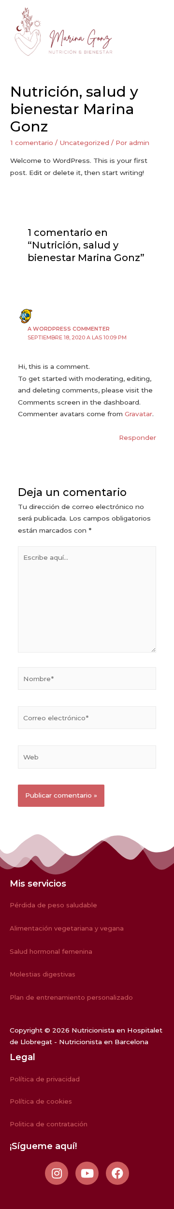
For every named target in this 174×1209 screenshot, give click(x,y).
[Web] (87, 759)
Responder (137, 437)
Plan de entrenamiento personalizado (71, 997)
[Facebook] (117, 1173)
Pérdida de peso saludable (53, 905)
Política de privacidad (45, 1079)
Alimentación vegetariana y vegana (67, 928)
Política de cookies (41, 1101)
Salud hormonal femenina (51, 951)
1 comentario (31, 142)
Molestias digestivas (42, 974)
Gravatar (138, 414)
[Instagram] (56, 1173)
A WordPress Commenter (69, 328)
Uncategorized (84, 142)
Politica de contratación (48, 1124)
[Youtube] (87, 1173)
